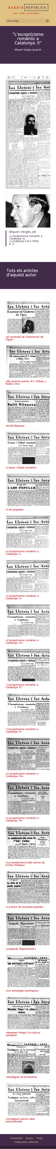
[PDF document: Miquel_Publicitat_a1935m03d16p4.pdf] (28, 132)
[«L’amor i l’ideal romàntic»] (28, 448)
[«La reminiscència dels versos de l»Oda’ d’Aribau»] (28, 843)
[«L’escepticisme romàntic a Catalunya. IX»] (28, 798)
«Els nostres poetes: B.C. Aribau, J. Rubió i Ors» (26, 382)
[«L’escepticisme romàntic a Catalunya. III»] (28, 621)
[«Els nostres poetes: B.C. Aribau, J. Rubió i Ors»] (28, 362)
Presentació (16, 1138)
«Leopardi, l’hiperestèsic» (21, 948)
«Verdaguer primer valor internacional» (20, 1120)
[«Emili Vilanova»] (28, 406)
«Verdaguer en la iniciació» (21, 1077)
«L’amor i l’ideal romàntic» (21, 467)
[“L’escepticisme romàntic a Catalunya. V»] (28, 709)
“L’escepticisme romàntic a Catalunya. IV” (22, 686)
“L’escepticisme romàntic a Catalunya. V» (22, 730)
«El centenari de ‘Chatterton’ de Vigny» (24, 338)
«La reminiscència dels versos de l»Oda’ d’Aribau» (25, 864)
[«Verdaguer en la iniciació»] (28, 1057)
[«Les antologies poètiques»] (28, 971)
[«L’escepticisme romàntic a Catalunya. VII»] (28, 754)
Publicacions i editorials (26, 1142)
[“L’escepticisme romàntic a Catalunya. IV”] (28, 665)
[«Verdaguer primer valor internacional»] (28, 1099)
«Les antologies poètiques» (22, 990)
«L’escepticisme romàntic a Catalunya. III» (22, 641)
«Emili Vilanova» (15, 425)
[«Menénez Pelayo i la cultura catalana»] (28, 1013)
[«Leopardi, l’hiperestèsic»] (28, 929)
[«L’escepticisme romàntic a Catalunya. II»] (28, 576)
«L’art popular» (15, 509)
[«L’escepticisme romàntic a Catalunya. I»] (28, 532)
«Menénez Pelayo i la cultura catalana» (23, 1034)
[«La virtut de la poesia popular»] (28, 887)
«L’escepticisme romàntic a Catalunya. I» (22, 553)
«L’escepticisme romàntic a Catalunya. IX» (22, 819)
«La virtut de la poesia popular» (25, 907)
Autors (29, 1138)
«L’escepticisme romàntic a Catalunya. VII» (22, 775)
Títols (39, 1138)
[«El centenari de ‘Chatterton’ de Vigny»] (28, 317)
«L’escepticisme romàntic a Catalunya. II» (22, 597)
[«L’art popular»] (28, 490)
